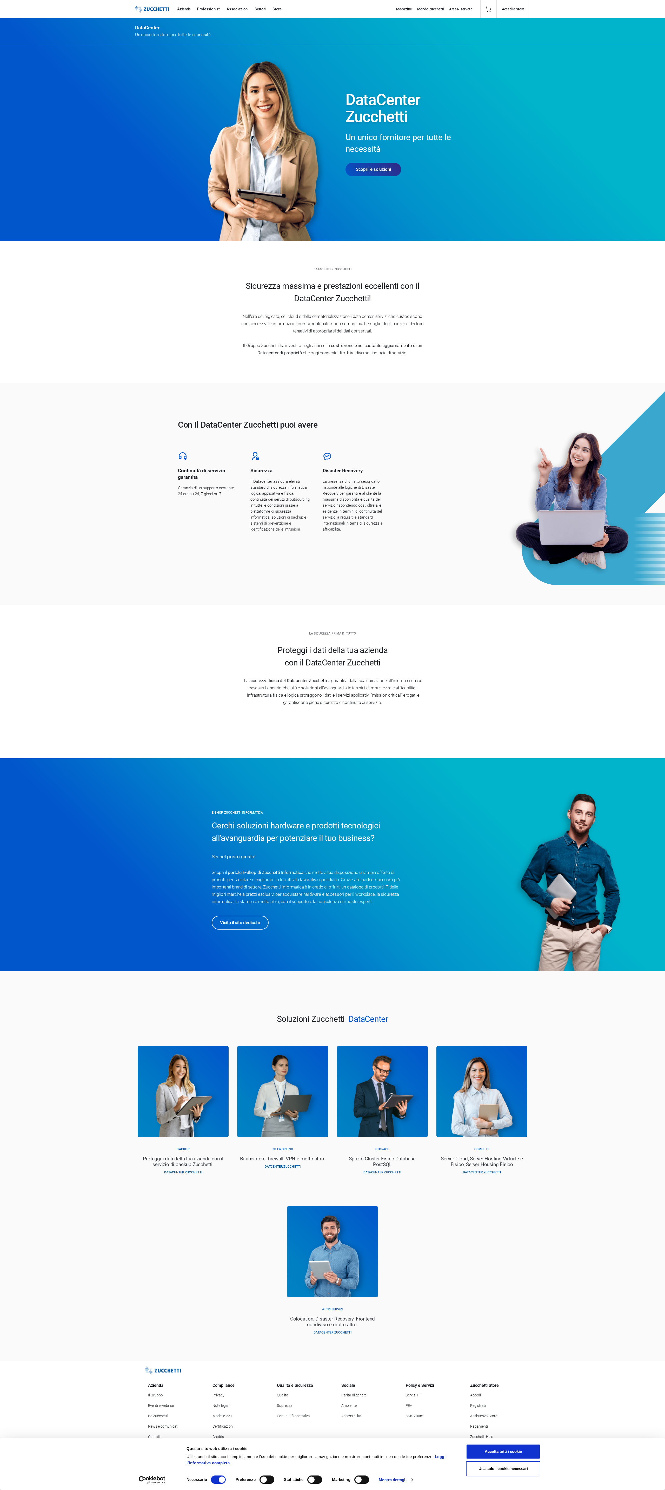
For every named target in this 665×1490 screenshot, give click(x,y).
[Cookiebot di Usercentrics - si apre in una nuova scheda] (152, 1480)
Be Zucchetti (158, 1416)
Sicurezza (284, 1405)
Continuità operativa (293, 1416)
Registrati (478, 1405)
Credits (218, 1437)
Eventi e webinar (161, 1405)
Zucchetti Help (481, 1437)
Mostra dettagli (393, 1480)
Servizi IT (413, 1395)
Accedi (475, 1395)
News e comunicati (163, 1426)
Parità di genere (354, 1395)
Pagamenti (479, 1426)
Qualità (282, 1395)
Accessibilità (351, 1416)
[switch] (267, 1479)
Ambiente (349, 1405)
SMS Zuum (414, 1416)
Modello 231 (222, 1416)
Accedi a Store (513, 9)
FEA (409, 1405)
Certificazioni (223, 1426)
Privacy (218, 1395)
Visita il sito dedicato (240, 922)
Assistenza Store (483, 1416)
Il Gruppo (155, 1395)
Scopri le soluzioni (373, 169)
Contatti (154, 1437)
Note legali (220, 1405)
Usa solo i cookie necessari (503, 1468)
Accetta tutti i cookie (503, 1451)
